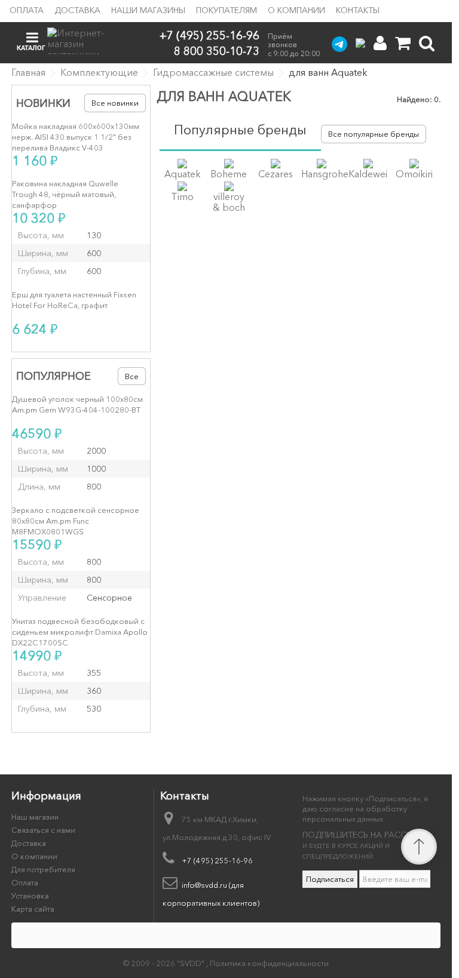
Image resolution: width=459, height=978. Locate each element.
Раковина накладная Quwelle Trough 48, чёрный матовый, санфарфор (65, 194)
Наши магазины (148, 10)
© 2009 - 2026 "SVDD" (164, 963)
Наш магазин (35, 817)
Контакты (358, 10)
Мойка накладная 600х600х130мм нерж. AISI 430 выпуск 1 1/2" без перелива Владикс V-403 (75, 136)
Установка (30, 895)
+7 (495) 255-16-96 (209, 35)
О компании (296, 10)
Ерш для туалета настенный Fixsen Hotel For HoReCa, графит (74, 300)
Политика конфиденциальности (269, 963)
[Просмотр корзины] (403, 43)
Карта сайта (32, 909)
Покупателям (226, 10)
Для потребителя (43, 869)
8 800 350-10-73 (216, 50)
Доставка (77, 10)
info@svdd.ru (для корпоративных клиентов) (211, 894)
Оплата (27, 10)
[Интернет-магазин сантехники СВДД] (82, 40)
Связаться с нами (43, 830)
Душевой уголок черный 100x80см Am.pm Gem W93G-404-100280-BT (77, 404)
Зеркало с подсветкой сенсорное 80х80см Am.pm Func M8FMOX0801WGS (75, 520)
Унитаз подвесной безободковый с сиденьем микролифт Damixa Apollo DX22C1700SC (80, 631)
